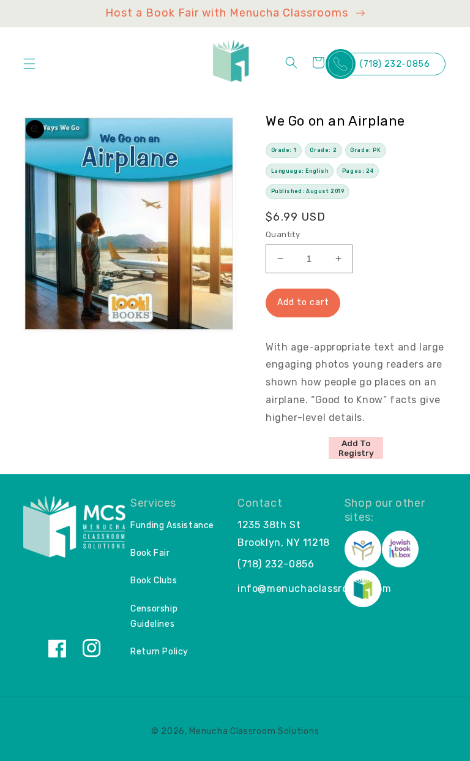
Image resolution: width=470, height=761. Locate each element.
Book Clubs (153, 580)
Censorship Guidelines (153, 616)
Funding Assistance (172, 525)
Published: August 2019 (308, 191)
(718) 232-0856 (395, 64)
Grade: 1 (284, 150)
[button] (29, 63)
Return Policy (159, 651)
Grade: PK (365, 150)
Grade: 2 (323, 150)
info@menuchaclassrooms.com (314, 588)
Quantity (283, 234)
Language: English (300, 171)
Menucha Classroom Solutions (254, 731)
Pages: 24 (357, 171)
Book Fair (150, 553)
